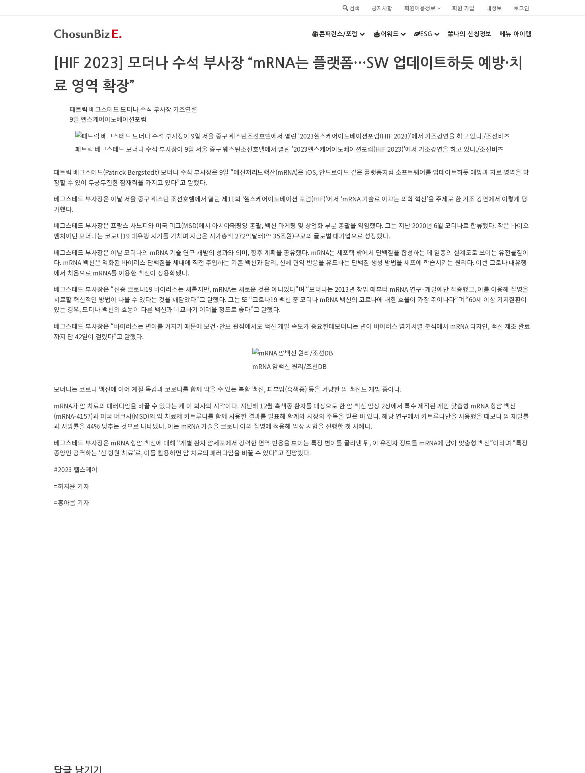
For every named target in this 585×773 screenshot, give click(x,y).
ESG (426, 34)
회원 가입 (463, 8)
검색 (354, 8)
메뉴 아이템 (515, 34)
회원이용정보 (419, 8)
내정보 (494, 8)
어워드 (390, 34)
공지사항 (382, 8)
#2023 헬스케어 (76, 469)
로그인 (521, 8)
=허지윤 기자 (71, 486)
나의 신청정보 (472, 34)
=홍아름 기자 (71, 502)
